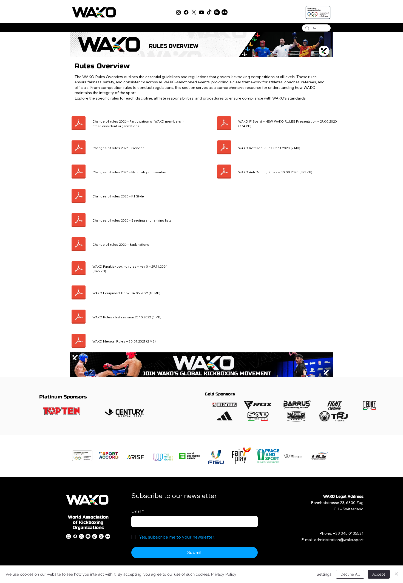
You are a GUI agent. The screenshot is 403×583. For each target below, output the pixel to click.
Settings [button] (324, 574)
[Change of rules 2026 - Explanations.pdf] (78, 245)
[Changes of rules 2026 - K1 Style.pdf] (78, 196)
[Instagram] (178, 12)
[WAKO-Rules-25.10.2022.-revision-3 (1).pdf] (78, 317)
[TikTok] (209, 12)
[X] (194, 12)
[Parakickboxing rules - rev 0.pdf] (78, 269)
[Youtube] (201, 12)
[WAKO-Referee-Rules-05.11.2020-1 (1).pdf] (224, 148)
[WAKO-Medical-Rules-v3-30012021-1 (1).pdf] (78, 341)
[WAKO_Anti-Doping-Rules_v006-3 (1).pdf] (224, 172)
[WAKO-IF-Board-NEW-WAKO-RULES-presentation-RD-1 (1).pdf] (224, 124)
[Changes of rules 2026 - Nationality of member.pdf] (78, 172)
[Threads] (217, 12)
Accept (378, 574)
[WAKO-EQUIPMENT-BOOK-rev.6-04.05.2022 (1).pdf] (78, 293)
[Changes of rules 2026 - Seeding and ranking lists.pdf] (78, 220)
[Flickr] (225, 12)
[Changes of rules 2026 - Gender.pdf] (78, 148)
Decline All (350, 574)
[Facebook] (186, 12)
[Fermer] (396, 574)
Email (137, 511)
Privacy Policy (223, 574)
